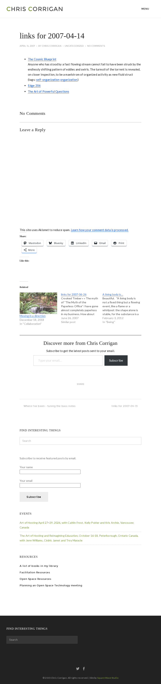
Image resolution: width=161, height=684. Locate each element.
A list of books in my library (39, 565)
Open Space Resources (35, 578)
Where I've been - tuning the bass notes (50, 406)
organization (69, 79)
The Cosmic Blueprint (42, 59)
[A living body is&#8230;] (123, 308)
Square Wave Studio (107, 677)
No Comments (96, 46)
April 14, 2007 (27, 46)
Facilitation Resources (35, 572)
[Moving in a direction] (38, 303)
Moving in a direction (33, 315)
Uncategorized (74, 46)
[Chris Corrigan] (43, 9)
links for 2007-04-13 (124, 406)
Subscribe (116, 360)
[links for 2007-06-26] (81, 308)
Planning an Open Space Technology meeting (51, 585)
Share (80, 384)
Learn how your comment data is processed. (99, 230)
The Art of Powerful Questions (48, 91)
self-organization (48, 79)
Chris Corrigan (51, 46)
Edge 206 (34, 85)
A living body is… (112, 294)
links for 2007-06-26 (73, 294)
